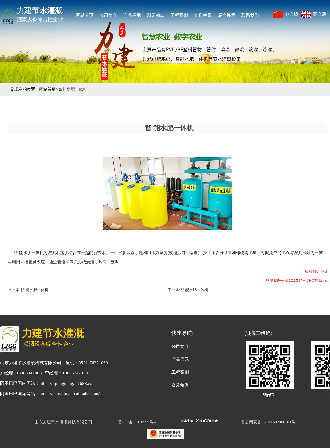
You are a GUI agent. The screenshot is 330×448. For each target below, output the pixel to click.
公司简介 (108, 15)
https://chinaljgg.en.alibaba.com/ (69, 393)
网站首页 (85, 15)
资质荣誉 (203, 15)
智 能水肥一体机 (34, 290)
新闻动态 (155, 15)
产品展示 (132, 15)
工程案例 (179, 15)
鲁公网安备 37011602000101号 (268, 422)
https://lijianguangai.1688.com (67, 383)
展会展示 (226, 15)
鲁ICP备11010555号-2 (138, 422)
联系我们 (250, 15)
